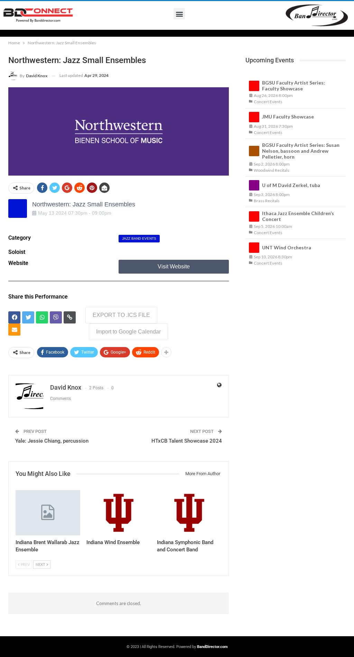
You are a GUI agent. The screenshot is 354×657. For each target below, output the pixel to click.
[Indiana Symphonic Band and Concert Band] (189, 512)
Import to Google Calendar (128, 332)
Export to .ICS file (121, 315)
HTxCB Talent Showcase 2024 (186, 441)
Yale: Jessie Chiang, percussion (51, 441)
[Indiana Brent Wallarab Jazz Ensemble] (48, 512)
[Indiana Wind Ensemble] (118, 512)
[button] (179, 13)
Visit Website (174, 266)
